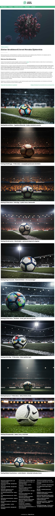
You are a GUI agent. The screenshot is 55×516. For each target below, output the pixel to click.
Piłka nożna (3, 6)
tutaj (27, 61)
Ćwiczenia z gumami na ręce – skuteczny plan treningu (7, 490)
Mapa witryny (31, 514)
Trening (10, 6)
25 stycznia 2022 (4, 52)
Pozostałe (27, 6)
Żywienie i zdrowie (18, 6)
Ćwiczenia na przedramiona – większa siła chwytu (9, 499)
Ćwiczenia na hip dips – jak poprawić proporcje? (9, 484)
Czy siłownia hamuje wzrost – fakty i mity (9, 493)
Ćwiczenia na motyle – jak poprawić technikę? (8, 508)
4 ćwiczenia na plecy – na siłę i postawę (7, 505)
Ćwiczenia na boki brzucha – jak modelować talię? (8, 481)
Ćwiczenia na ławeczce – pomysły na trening (9, 502)
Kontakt (33, 6)
